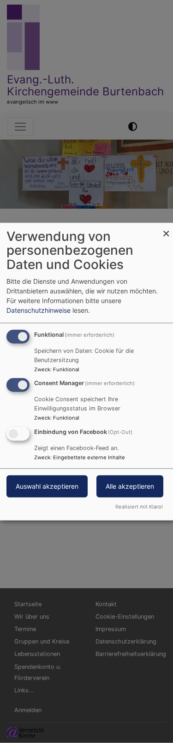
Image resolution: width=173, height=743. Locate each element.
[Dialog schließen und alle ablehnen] (166, 228)
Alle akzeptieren (130, 486)
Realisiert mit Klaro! (139, 506)
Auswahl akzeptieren (47, 486)
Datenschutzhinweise (38, 310)
